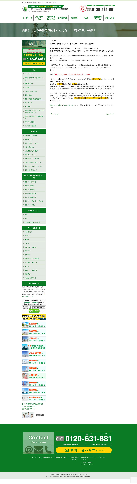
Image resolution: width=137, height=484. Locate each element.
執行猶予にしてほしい (32, 158)
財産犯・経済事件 (30, 278)
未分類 (27, 266)
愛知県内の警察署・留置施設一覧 (34, 117)
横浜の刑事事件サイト (29, 409)
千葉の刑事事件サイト (29, 406)
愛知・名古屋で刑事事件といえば (34, 79)
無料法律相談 (62, 18)
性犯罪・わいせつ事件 (32, 259)
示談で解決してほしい (32, 151)
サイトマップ (101, 457)
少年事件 (27, 255)
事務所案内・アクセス (87, 457)
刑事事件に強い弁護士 (51, 18)
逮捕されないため (69, 105)
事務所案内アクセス (98, 18)
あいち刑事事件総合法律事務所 (32, 404)
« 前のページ (54, 114)
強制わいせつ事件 (56, 105)
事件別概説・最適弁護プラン (34, 99)
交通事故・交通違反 (31, 247)
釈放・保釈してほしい (32, 143)
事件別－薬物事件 (30, 197)
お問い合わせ (109, 18)
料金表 (86, 18)
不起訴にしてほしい (31, 155)
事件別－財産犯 (30, 189)
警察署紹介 (28, 274)
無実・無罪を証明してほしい (34, 162)
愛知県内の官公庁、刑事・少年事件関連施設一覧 (34, 111)
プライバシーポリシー (88, 464)
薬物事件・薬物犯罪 (31, 270)
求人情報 (27, 106)
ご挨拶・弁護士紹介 (31, 91)
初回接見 (74, 18)
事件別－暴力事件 (30, 182)
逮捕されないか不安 (32, 135)
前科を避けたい (30, 147)
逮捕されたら (29, 139)
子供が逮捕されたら (31, 170)
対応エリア (28, 103)
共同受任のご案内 (30, 126)
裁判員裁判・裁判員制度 (32, 222)
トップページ (27, 18)
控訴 (26, 214)
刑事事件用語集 (30, 122)
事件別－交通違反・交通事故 (34, 201)
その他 (27, 239)
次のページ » (110, 114)
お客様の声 (28, 232)
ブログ (27, 243)
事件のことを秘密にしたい (33, 166)
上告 (26, 218)
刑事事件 (27, 251)
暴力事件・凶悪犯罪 (31, 262)
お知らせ (27, 236)
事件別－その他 (30, 205)
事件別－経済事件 (30, 193)
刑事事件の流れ (39, 18)
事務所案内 (28, 95)
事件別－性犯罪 (30, 186)
